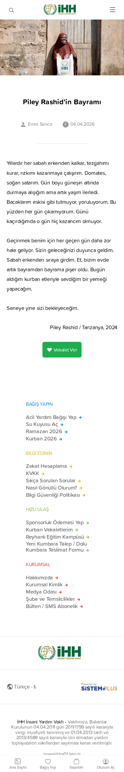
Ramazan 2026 (44, 431)
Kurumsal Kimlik (44, 584)
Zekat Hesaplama (46, 466)
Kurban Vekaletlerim (49, 530)
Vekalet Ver (65, 349)
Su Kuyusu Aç (42, 424)
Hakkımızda (39, 578)
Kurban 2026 (41, 439)
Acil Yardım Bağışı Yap (51, 417)
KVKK (32, 473)
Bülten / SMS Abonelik (52, 606)
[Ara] (11, 9)
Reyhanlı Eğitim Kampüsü (55, 537)
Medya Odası (41, 592)
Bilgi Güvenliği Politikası (53, 495)
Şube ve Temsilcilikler (50, 599)
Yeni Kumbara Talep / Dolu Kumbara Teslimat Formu (56, 547)
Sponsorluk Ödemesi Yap (55, 522)
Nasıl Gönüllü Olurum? (51, 488)
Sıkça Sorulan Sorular (51, 480)
